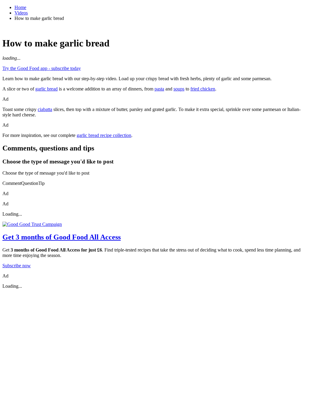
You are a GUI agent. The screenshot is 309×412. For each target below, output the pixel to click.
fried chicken (202, 88)
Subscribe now (16, 265)
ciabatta (45, 109)
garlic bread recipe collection (104, 135)
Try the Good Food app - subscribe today (41, 68)
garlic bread (46, 88)
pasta (159, 88)
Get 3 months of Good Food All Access (61, 237)
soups (179, 88)
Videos (21, 12)
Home (20, 7)
